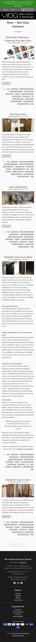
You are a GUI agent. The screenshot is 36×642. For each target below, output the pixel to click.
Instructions (18, 610)
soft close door (28, 101)
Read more (6, 83)
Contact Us (23, 562)
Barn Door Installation (26, 164)
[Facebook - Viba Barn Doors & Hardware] (14, 583)
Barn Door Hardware (16, 91)
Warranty (18, 593)
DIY (32, 96)
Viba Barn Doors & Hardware (20, 633)
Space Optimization (18, 187)
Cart (28, 9)
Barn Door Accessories (26, 89)
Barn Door (14, 89)
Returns (18, 598)
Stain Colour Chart (18, 612)
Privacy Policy (18, 600)
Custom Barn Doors (27, 94)
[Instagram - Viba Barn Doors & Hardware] (18, 583)
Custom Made (16, 96)
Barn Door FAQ (14, 234)
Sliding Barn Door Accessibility (18, 257)
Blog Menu (17, 31)
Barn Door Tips (28, 91)
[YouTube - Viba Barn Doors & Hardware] (21, 583)
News (10, 22)
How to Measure (18, 616)
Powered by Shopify (18, 636)
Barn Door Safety (18, 114)
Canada (17, 94)
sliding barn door (17, 99)
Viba (32, 104)
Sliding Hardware (16, 101)
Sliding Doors (29, 99)
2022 (8, 89)
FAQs (32, 169)
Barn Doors (9, 94)
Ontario (8, 171)
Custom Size (26, 96)
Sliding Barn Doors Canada (18, 479)
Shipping (18, 596)
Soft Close (18, 614)
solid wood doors (23, 104)
